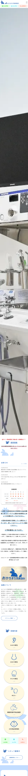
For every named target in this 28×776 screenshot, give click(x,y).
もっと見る (24, 463)
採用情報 (14, 442)
